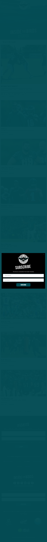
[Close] (43, 254)
